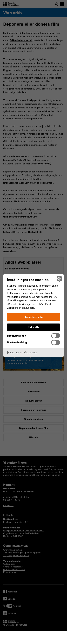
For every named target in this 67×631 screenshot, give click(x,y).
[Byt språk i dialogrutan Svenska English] (59, 279)
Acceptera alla (34, 317)
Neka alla (33, 327)
